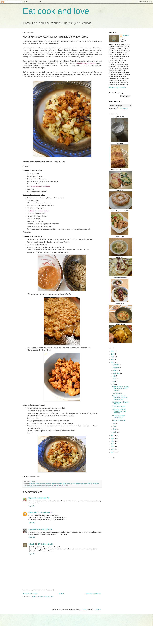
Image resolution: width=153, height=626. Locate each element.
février (115, 429)
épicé (64, 483)
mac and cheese (87, 483)
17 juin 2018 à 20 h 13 (45, 544)
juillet (114, 379)
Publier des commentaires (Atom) (42, 597)
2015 (113, 441)
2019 (113, 359)
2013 (113, 447)
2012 (113, 449)
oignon (35, 485)
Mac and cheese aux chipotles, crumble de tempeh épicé (120, 397)
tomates (61, 485)
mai (114, 384)
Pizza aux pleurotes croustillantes (118, 416)
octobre (115, 370)
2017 (113, 435)
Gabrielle (31, 544)
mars (114, 426)
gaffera (84, 609)
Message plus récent (30, 593)
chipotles (54, 483)
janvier (115, 432)
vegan (66, 485)
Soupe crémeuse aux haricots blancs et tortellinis (119, 411)
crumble (59, 483)
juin (114, 381)
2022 (113, 351)
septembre (116, 373)
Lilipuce (31, 498)
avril (114, 424)
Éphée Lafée (32, 512)
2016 (113, 438)
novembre (116, 368)
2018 (113, 362)
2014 (113, 444)
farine (68, 483)
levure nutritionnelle (76, 483)
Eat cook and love (56, 11)
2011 (113, 452)
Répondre (31, 506)
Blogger (98, 609)
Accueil (61, 593)
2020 (113, 357)
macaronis (96, 483)
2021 (113, 354)
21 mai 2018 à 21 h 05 (41, 498)
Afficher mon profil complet (117, 87)
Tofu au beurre (117, 393)
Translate (125, 108)
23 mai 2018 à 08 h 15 (45, 512)
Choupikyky (32, 529)
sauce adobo (49, 485)
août (114, 376)
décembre (116, 365)
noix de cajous (28, 485)
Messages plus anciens (93, 593)
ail (29, 483)
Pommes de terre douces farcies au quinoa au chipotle (120, 388)
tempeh (56, 485)
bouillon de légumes (45, 483)
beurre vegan (35, 483)
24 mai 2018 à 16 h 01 (44, 529)
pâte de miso (41, 485)
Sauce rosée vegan (118, 406)
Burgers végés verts (118, 420)
